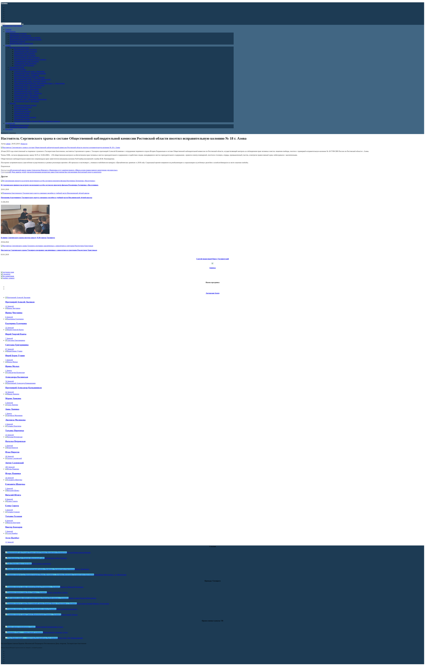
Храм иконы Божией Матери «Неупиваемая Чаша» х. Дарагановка (39, 83)
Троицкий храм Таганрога (24, 65)
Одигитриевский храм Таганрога (26, 57)
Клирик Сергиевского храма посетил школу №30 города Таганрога (28, 238)
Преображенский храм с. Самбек (26, 91)
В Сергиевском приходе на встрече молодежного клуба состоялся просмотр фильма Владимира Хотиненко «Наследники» (50, 185)
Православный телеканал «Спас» (55, 632)
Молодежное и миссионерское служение (25, 37)
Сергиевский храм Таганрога (25, 63)
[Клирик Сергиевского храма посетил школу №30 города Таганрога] (25, 233)
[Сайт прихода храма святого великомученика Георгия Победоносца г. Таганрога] (37, 598)
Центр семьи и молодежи (41, 564)
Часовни (13, 103)
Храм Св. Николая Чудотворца (71, 587)
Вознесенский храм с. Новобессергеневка (30, 73)
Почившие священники (19, 127)
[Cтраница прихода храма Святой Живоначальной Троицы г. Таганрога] (33, 614)
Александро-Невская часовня (25, 105)
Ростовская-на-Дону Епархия (55, 558)
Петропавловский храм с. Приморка (28, 93)
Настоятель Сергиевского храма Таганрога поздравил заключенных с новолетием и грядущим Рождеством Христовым (49, 250)
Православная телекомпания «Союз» (49, 627)
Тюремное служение (17, 41)
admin (8, 144)
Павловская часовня (21, 115)
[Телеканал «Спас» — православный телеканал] (24, 632)
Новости (24, 144)
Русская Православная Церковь (79, 552)
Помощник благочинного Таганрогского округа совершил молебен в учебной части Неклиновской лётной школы (46, 198)
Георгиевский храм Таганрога (25, 51)
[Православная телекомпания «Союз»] (20, 627)
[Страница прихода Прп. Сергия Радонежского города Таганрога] (30, 609)
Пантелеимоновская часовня (25, 117)
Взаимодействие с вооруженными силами (26, 39)
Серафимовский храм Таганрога (26, 61)
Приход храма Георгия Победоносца (82, 598)
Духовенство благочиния (19, 125)
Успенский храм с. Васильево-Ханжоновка (30, 99)
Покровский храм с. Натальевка (26, 95)
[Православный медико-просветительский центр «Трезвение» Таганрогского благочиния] (40, 569)
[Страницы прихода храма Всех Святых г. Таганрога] (26, 592)
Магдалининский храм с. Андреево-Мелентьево (32, 79)
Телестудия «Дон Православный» (70, 638)
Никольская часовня (21, 113)
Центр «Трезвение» (82, 569)
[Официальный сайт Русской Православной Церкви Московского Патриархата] (36, 552)
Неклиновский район (18, 69)
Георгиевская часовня (22, 111)
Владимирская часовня (23, 107)
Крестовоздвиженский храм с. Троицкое (29, 77)
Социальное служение (18, 33)
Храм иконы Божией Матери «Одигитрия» (93, 604)
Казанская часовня (21, 109)
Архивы (4, 3)
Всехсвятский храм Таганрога (25, 49)
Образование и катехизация (20, 35)
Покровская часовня (22, 119)
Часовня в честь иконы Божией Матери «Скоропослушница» (37, 121)
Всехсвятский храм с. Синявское (26, 75)
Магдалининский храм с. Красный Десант (30, 81)
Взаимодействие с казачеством (21, 43)
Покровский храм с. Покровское (26, 97)
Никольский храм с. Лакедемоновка (27, 87)
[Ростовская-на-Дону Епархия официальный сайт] (24, 558)
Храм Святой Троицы (69, 615)
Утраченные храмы (17, 67)
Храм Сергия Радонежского (66, 609)
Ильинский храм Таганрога (24, 53)
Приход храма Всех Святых (57, 592)
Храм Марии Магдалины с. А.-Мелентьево (110, 575)
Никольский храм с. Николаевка (26, 89)
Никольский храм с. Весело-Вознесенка (29, 85)
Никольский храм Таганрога (25, 55)
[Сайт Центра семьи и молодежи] (18, 563)
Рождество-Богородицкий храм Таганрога (30, 59)
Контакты (9, 129)
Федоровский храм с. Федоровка (26, 101)
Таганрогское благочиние (19, 47)
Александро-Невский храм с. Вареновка (29, 71)
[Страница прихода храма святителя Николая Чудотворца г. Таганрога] (32, 587)
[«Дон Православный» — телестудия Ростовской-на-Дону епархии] (31, 638)
